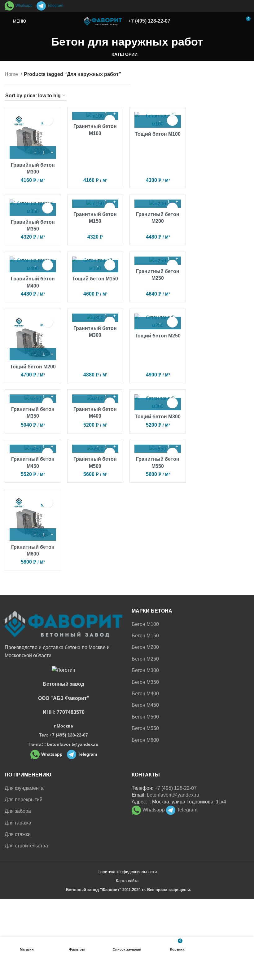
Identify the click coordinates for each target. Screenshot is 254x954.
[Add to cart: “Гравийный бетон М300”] (20, 152)
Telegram (55, 5)
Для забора (18, 811)
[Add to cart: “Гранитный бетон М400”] (83, 396)
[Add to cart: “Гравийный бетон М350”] (20, 209)
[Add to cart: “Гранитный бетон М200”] (145, 202)
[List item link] (63, 735)
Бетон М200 (145, 647)
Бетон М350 (145, 682)
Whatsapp (24, 5)
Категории (125, 54)
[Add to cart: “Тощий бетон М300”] (145, 404)
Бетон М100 (145, 624)
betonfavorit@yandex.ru (173, 795)
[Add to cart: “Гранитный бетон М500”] (83, 446)
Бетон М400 (145, 693)
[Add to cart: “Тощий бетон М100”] (145, 121)
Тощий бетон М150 (95, 278)
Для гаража (18, 822)
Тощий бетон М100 (158, 134)
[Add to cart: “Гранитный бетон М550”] (145, 446)
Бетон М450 (145, 705)
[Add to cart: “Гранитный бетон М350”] (20, 396)
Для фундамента (24, 788)
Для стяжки (18, 834)
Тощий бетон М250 (158, 335)
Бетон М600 (145, 740)
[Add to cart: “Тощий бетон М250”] (145, 323)
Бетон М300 (145, 670)
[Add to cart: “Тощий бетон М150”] (83, 266)
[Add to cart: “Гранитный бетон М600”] (20, 534)
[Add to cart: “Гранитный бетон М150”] (83, 202)
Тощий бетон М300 (158, 416)
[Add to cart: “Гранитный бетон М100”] (83, 114)
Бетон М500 (145, 716)
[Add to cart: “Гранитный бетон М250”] (145, 259)
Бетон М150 (145, 635)
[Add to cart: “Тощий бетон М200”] (20, 354)
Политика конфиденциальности (127, 871)
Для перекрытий (23, 799)
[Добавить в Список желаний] (47, 120)
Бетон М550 (145, 728)
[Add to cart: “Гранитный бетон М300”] (83, 316)
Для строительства (26, 845)
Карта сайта (127, 880)
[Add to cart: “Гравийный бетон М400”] (20, 266)
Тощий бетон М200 (33, 366)
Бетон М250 (145, 659)
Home (12, 74)
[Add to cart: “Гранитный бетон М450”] (20, 446)
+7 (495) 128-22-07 (149, 21)
